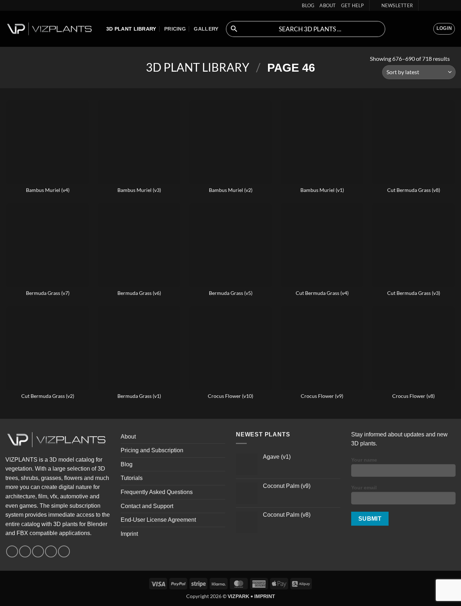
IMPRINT (264, 596)
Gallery (206, 29)
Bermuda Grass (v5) (230, 293)
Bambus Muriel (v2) (230, 190)
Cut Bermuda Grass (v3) (413, 293)
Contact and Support (147, 506)
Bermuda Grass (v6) (139, 293)
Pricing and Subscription (152, 450)
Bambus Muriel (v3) (139, 190)
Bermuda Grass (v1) (139, 396)
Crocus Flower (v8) (413, 396)
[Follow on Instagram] (431, 5)
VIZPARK (238, 596)
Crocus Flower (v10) (230, 396)
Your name (364, 460)
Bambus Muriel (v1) (322, 190)
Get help (352, 5)
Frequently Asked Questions (157, 492)
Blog (308, 5)
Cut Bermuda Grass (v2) (47, 396)
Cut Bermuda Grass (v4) (322, 293)
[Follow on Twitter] (438, 5)
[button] (394, 5)
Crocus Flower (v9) (322, 396)
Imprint (129, 534)
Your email (364, 487)
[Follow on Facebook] (424, 5)
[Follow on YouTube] (445, 5)
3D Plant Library (131, 29)
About (327, 5)
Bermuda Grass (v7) (48, 293)
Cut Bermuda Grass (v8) (413, 190)
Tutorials (132, 478)
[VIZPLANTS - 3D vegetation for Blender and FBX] (50, 29)
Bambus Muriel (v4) (48, 190)
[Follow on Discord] (452, 5)
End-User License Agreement (158, 520)
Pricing (175, 29)
